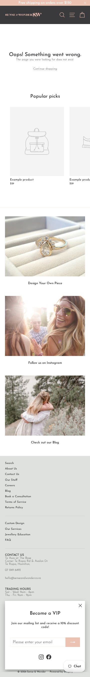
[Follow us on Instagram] (45, 326)
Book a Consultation (18, 496)
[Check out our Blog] (45, 406)
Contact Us (12, 474)
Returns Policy (14, 507)
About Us (11, 468)
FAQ (8, 540)
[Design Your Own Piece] (45, 246)
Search (9, 463)
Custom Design (14, 523)
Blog (8, 491)
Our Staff (11, 480)
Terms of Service (15, 502)
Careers (10, 485)
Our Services (13, 529)
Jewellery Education (17, 534)
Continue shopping (45, 68)
